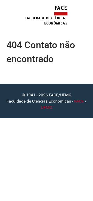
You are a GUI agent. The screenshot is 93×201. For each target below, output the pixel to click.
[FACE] (46, 15)
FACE (79, 101)
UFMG (46, 107)
